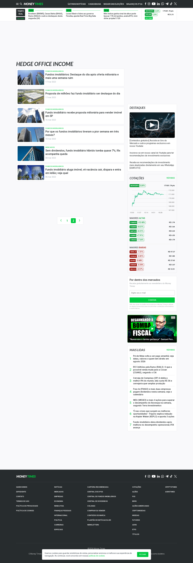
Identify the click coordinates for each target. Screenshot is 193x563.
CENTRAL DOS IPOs (95, 492)
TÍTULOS (135, 534)
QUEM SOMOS (21, 487)
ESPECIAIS (58, 529)
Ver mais (170, 350)
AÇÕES (135, 492)
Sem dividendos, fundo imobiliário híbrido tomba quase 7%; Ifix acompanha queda (82, 152)
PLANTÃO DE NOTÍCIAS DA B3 (99, 520)
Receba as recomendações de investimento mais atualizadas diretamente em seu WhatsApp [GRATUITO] (152, 165)
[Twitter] (175, 4)
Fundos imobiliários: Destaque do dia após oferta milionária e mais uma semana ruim (82, 76)
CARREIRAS (58, 525)
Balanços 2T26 (134, 4)
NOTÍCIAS (58, 487)
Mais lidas (137, 350)
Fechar (142, 554)
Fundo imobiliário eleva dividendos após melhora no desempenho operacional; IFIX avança (153, 425)
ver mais (20, 18)
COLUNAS (91, 506)
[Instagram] (149, 4)
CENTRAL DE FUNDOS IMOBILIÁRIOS (101, 496)
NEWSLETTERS (93, 525)
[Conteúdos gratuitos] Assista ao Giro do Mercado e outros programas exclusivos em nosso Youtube (150, 143)
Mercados (50, 147)
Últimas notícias (77, 4)
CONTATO (20, 496)
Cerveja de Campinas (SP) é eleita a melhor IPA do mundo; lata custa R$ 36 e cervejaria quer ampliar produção (152, 381)
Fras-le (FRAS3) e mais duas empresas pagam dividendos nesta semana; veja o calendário (152, 392)
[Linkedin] (158, 4)
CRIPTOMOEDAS (138, 511)
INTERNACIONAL (60, 515)
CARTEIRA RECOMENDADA (97, 487)
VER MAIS (170, 178)
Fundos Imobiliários (54, 71)
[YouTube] (154, 4)
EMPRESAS (58, 496)
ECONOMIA (58, 501)
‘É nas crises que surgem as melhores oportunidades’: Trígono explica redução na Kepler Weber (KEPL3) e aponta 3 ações (153, 414)
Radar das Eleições (114, 4)
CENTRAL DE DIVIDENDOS (97, 501)
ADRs (134, 525)
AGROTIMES (170, 492)
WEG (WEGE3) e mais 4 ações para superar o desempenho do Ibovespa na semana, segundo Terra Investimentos (154, 403)
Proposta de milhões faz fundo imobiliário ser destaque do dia (82, 93)
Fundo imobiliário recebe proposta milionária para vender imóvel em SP (83, 114)
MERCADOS (58, 492)
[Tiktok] (171, 4)
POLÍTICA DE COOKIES (25, 511)
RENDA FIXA (59, 506)
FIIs (133, 496)
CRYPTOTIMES (171, 487)
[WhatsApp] (162, 4)
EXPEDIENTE (21, 492)
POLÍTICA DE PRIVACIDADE (27, 506)
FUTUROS (136, 520)
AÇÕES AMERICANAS (140, 506)
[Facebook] (145, 3)
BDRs (134, 501)
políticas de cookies (97, 556)
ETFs (134, 529)
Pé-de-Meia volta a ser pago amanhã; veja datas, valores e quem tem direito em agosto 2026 (153, 359)
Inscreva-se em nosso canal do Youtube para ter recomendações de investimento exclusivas (152, 154)
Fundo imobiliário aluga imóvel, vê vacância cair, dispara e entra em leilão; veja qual (83, 171)
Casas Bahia (94, 4)
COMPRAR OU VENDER (96, 511)
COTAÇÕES (136, 487)
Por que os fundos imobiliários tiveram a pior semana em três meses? (82, 133)
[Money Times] (33, 4)
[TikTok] (171, 476)
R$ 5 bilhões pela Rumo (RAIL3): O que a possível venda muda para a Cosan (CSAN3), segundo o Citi (152, 370)
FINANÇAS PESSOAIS (62, 511)
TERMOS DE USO (22, 501)
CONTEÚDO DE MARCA (96, 515)
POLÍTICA (58, 520)
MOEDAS (135, 515)
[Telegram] (167, 4)
